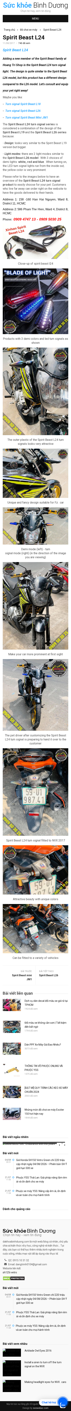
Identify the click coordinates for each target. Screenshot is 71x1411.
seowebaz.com (40, 1408)
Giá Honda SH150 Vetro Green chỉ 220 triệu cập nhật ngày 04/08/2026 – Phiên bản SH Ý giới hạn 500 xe (41, 1164)
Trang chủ (9, 29)
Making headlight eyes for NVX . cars (45, 1382)
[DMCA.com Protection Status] (14, 1278)
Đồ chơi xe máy (28, 29)
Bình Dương (35, 5)
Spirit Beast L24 (52, 29)
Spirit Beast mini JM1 (22, 977)
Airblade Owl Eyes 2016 (38, 1350)
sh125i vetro (10, 1272)
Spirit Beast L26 (48, 975)
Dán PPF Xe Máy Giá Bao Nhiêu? (43, 1044)
